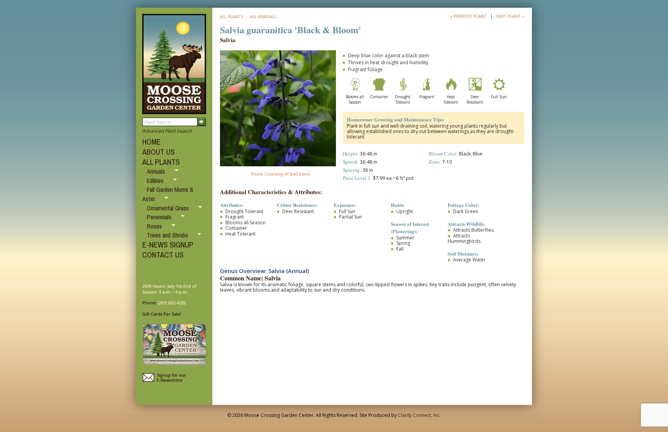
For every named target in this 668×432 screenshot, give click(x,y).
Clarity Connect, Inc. (419, 415)
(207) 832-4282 (172, 303)
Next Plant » (510, 16)
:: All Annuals (260, 16)
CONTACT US (163, 254)
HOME (151, 142)
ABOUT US (158, 152)
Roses (155, 226)
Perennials (160, 217)
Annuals (157, 171)
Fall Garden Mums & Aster (167, 194)
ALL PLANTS (161, 162)
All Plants (231, 16)
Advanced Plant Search (167, 131)
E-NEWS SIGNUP (167, 244)
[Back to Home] (174, 110)
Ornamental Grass (168, 208)
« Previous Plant (469, 16)
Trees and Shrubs (168, 235)
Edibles (156, 180)
